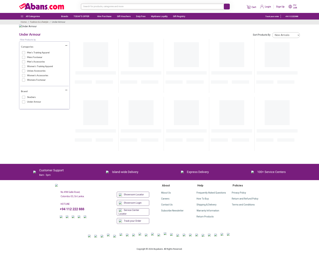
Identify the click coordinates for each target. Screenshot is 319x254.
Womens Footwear (36, 80)
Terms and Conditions (243, 204)
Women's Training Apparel (40, 66)
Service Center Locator (129, 212)
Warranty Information (208, 210)
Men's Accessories (36, 61)
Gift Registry (179, 16)
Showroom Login (133, 202)
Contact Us (167, 204)
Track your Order (132, 221)
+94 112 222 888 (291, 16)
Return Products (205, 216)
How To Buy (203, 198)
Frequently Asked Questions (211, 192)
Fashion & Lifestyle (39, 22)
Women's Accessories (37, 75)
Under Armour (34, 101)
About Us (166, 192)
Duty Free (141, 16)
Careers (165, 198)
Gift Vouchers (124, 16)
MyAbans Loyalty (159, 16)
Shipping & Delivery (206, 204)
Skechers (31, 97)
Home (24, 22)
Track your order (272, 16)
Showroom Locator (134, 194)
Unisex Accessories (36, 70)
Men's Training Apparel (38, 52)
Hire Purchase (104, 16)
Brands (64, 16)
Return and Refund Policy (245, 198)
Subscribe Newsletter (172, 210)
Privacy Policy (239, 192)
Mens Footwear (34, 57)
